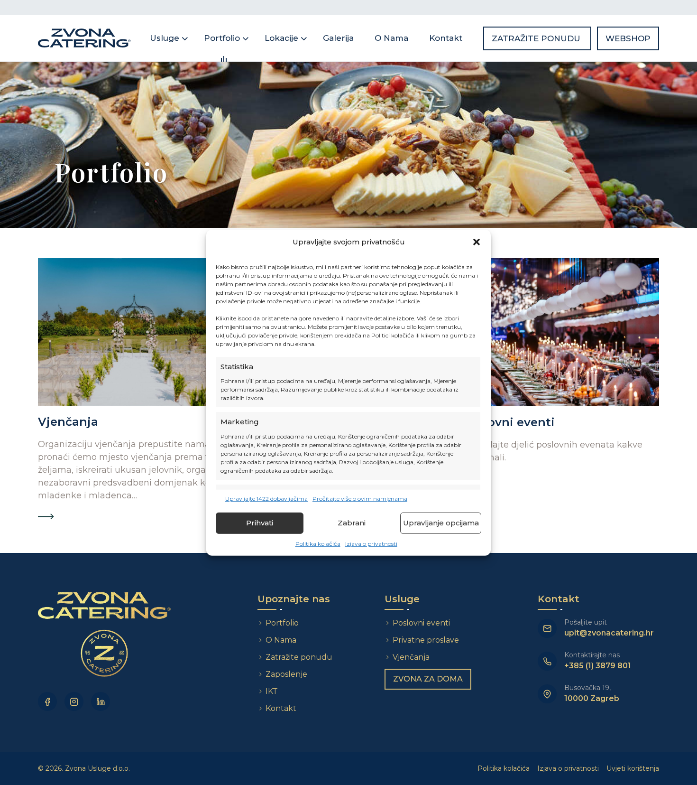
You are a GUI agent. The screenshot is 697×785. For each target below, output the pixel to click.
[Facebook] (47, 701)
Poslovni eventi (421, 622)
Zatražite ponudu (537, 38)
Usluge (164, 38)
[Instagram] (73, 701)
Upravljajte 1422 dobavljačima (266, 498)
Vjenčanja (411, 657)
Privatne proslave (426, 640)
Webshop (628, 38)
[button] (476, 242)
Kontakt (445, 38)
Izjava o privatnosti (371, 543)
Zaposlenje (286, 674)
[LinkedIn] (100, 701)
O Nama (391, 38)
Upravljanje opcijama (441, 522)
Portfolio (222, 38)
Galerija (338, 38)
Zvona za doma (428, 678)
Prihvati (259, 522)
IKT (272, 691)
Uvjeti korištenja (632, 768)
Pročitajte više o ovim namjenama (359, 498)
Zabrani (352, 522)
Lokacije (281, 38)
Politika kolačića (317, 543)
